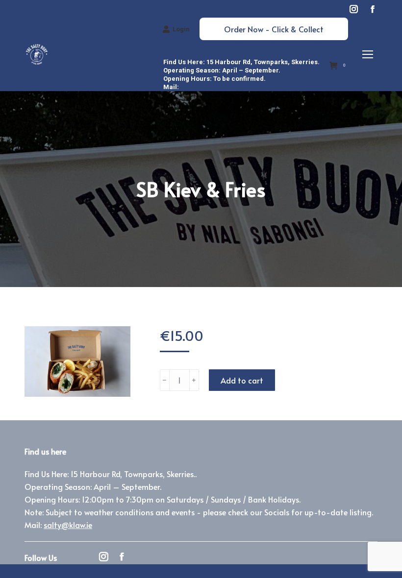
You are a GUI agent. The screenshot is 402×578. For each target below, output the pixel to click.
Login (181, 29)
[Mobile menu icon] (367, 54)
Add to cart (242, 380)
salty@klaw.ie (201, 87)
